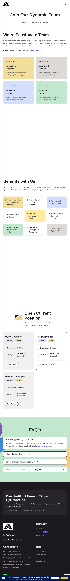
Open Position (35, 50)
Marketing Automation (11, 567)
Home (24, 22)
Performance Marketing (11, 551)
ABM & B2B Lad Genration (12, 554)
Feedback (39, 558)
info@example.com (43, 446)
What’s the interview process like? (19, 454)
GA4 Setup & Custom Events (13, 561)
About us (39, 528)
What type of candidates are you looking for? (24, 470)
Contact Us (40, 535)
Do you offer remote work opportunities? (22, 462)
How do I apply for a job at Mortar (19, 440)
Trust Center (40, 561)
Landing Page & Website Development (16, 558)
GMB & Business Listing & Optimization (17, 564)
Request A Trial (41, 554)
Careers (41, 532)
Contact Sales (41, 551)
